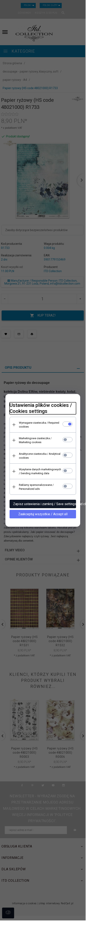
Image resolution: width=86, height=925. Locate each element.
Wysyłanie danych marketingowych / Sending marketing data (40, 471)
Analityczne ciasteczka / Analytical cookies (39, 455)
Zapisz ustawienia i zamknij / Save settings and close (44, 504)
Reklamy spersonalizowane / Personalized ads (36, 486)
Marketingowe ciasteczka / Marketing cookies (35, 440)
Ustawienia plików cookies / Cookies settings (41, 408)
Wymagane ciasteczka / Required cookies (39, 424)
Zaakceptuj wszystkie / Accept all (43, 514)
